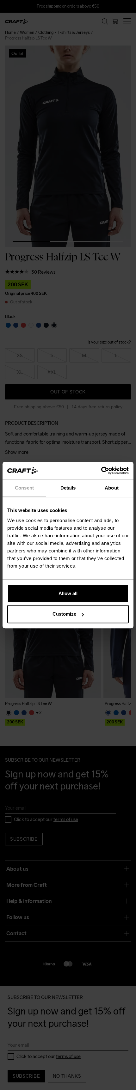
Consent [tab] (24, 487)
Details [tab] (68, 487)
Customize (64, 614)
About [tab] (112, 487)
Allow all (68, 593)
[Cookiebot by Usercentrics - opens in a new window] (101, 470)
